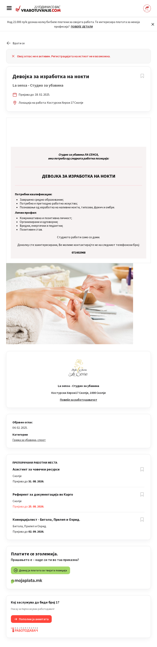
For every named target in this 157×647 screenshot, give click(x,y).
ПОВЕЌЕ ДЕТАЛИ (82, 26)
